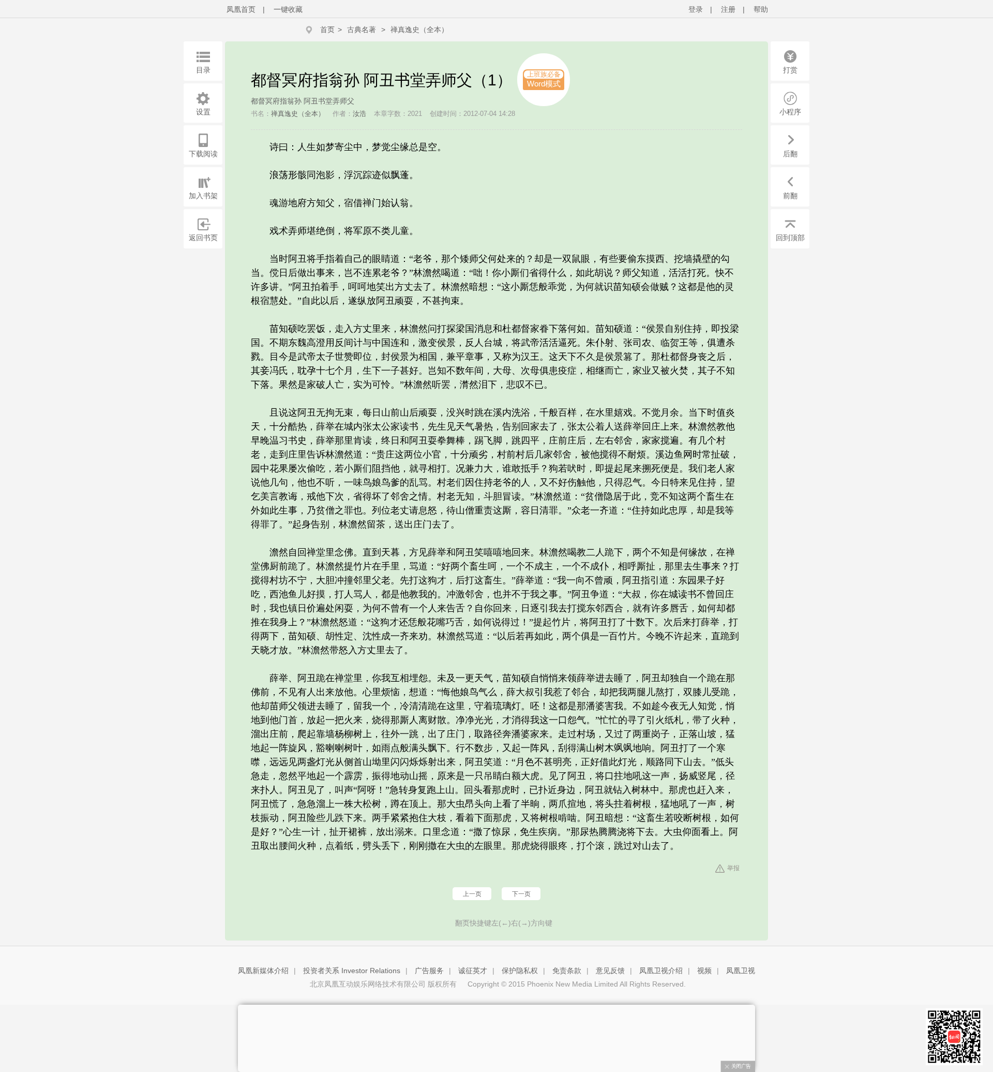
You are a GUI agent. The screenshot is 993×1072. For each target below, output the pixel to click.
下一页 (521, 894)
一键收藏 (288, 9)
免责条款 (566, 970)
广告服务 (429, 970)
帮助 (761, 9)
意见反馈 (610, 970)
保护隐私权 (520, 970)
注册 (728, 9)
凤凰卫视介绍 (661, 970)
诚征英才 (472, 970)
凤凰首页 (241, 9)
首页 (327, 29)
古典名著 (361, 29)
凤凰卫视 (740, 970)
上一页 (472, 894)
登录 (695, 9)
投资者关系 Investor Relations (351, 970)
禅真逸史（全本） (419, 29)
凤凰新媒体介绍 (263, 970)
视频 (704, 970)
